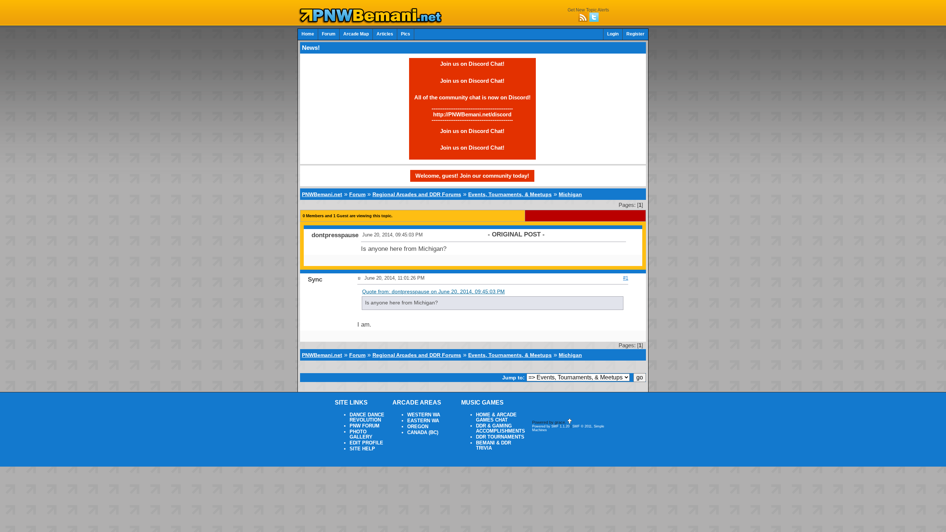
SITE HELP (362, 448)
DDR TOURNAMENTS (500, 437)
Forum (329, 34)
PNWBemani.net (322, 194)
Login (613, 34)
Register (635, 34)
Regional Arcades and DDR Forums (416, 194)
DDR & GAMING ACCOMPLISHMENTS (500, 428)
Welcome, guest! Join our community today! (472, 176)
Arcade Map (356, 34)
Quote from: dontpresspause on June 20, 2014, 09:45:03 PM (433, 291)
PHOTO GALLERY (361, 434)
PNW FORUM (365, 426)
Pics (405, 34)
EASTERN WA (423, 420)
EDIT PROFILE (366, 443)
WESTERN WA (423, 414)
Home (308, 34)
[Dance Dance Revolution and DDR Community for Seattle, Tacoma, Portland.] (372, 21)
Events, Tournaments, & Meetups (510, 194)
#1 (625, 278)
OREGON (417, 426)
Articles (385, 34)
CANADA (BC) (422, 432)
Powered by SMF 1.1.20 (550, 426)
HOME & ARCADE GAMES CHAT (496, 417)
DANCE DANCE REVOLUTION (367, 417)
